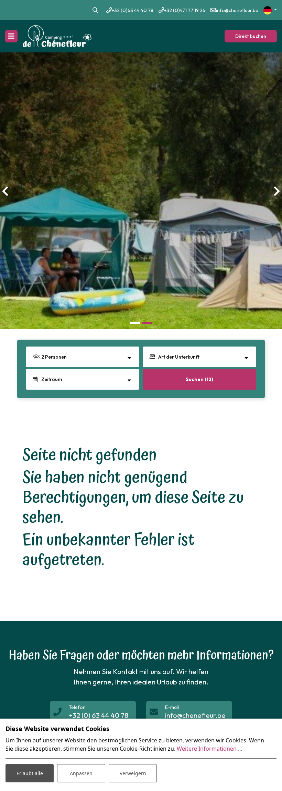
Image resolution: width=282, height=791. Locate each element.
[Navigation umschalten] (11, 36)
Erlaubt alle (30, 773)
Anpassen (81, 773)
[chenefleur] (57, 36)
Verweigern (133, 773)
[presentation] (5, 191)
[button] (135, 322)
